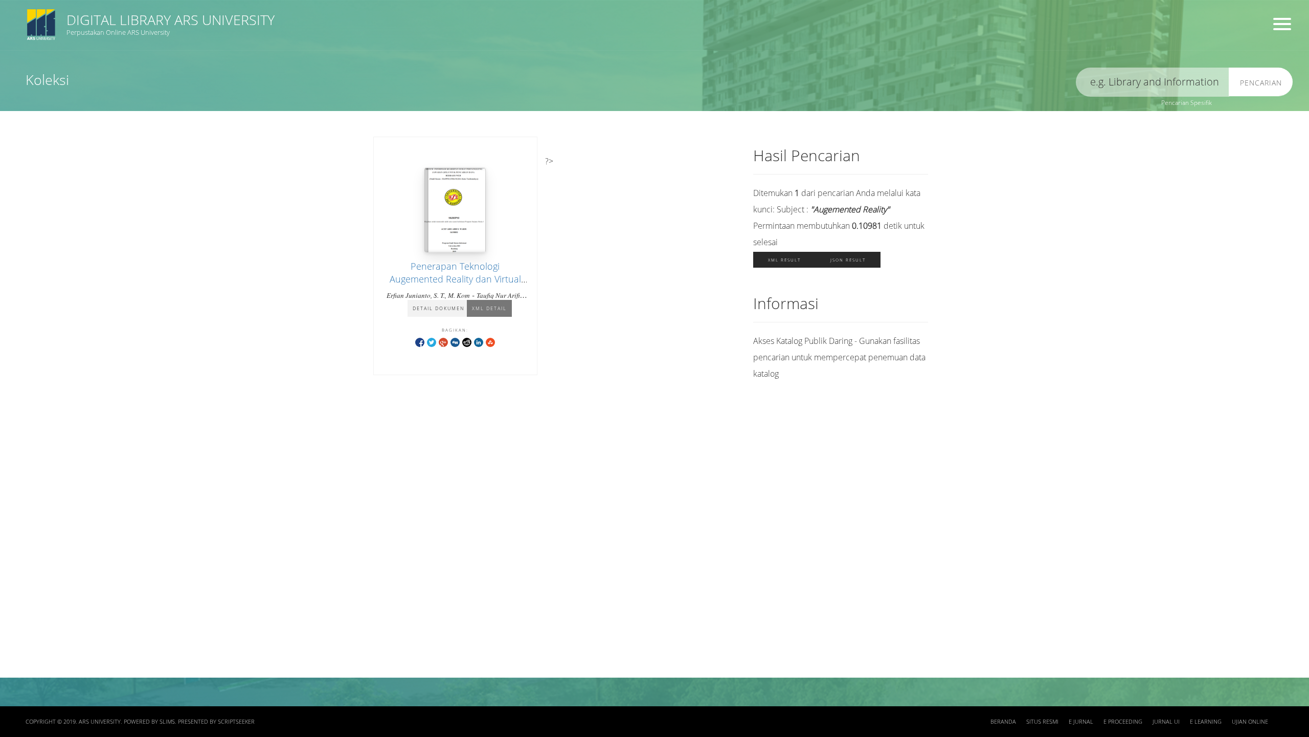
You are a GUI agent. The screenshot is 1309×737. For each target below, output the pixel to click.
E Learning (1206, 721)
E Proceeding (1122, 721)
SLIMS (167, 721)
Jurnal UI (1166, 721)
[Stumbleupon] (490, 341)
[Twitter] (431, 341)
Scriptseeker (236, 721)
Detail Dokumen (438, 308)
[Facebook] (419, 341)
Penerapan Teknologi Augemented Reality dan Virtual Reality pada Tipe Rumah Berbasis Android (455, 285)
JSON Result (848, 260)
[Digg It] (455, 341)
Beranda (1003, 721)
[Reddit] (466, 341)
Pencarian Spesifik (1186, 102)
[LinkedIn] (478, 341)
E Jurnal (1081, 721)
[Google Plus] (443, 341)
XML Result (784, 260)
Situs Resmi (1042, 721)
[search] (1152, 82)
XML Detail (489, 308)
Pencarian (1261, 83)
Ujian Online (1250, 721)
